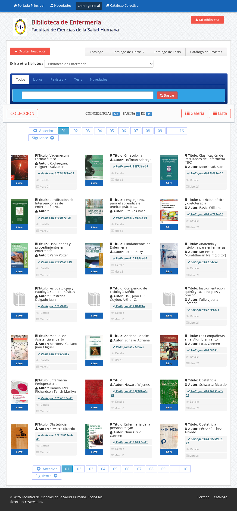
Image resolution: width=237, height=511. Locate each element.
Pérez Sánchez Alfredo (203, 430)
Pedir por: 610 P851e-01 (56, 262)
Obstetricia (201, 380)
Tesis (78, 79)
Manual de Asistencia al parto (50, 337)
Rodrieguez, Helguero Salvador (51, 165)
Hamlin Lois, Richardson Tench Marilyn (55, 390)
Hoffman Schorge (131, 160)
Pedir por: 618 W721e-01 (131, 166)
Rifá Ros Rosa (128, 211)
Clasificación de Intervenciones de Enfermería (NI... (54, 203)
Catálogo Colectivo (123, 5)
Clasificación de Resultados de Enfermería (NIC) (205, 158)
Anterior (46, 130)
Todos (20, 79)
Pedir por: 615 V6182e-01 (57, 173)
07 (136, 130)
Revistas (57, 79)
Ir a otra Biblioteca (28, 63)
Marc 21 (45, 187)
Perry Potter (53, 255)
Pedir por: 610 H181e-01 (57, 398)
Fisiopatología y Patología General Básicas (55, 290)
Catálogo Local (89, 5)
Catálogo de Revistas (206, 52)
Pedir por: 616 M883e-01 (206, 173)
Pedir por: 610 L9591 (204, 350)
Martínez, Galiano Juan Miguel (56, 345)
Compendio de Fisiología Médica (128, 290)
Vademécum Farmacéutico (52, 157)
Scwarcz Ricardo (56, 428)
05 (112, 130)
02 (76, 130)
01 (64, 130)
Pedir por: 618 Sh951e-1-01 (204, 393)
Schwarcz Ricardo (207, 384)
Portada (203, 497)
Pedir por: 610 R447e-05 (131, 218)
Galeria (196, 113)
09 (160, 130)
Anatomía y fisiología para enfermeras (205, 245)
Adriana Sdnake (130, 336)
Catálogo (96, 52)
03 (88, 130)
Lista (222, 113)
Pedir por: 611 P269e (54, 306)
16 (182, 130)
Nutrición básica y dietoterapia (205, 201)
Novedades (62, 5)
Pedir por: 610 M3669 (55, 354)
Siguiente (40, 137)
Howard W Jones (131, 384)
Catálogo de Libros (127, 52)
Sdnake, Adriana (131, 340)
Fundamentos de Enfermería (130, 245)
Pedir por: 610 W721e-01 (206, 214)
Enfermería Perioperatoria (51, 382)
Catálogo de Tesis (167, 52)
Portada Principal (30, 5)
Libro (19, 183)
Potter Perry (127, 251)
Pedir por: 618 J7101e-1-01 (129, 393)
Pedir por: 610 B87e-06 (56, 218)
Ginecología (127, 155)
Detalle (45, 180)
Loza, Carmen (203, 343)
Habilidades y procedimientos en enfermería (53, 247)
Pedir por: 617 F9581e (204, 310)
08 (148, 130)
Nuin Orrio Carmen (125, 434)
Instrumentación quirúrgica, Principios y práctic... (205, 291)
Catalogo (220, 497)
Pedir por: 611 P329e (204, 262)
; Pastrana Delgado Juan (50, 298)
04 (100, 130)
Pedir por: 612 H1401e (130, 306)
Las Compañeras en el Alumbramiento (205, 337)
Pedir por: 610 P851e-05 (131, 258)
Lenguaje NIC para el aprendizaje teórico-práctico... (127, 203)
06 (124, 130)
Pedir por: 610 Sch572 (129, 347)
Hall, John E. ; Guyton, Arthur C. (127, 298)
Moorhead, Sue (205, 166)
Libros (38, 79)
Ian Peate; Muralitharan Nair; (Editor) (205, 253)
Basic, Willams (204, 207)
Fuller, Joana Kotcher (201, 301)
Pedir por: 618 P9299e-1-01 (204, 441)
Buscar (169, 95)
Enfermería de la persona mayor (130, 426)
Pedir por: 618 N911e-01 (131, 442)
